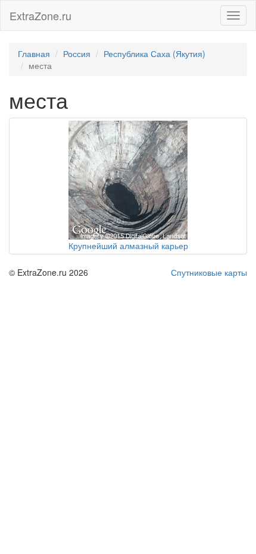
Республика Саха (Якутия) (154, 53)
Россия (76, 53)
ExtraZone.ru (40, 15)
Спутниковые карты (209, 272)
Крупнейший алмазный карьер (128, 245)
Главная (34, 53)
